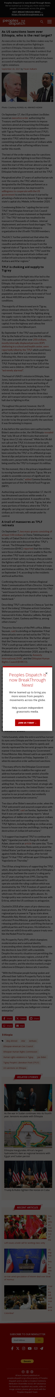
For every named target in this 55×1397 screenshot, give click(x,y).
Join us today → (27, 722)
